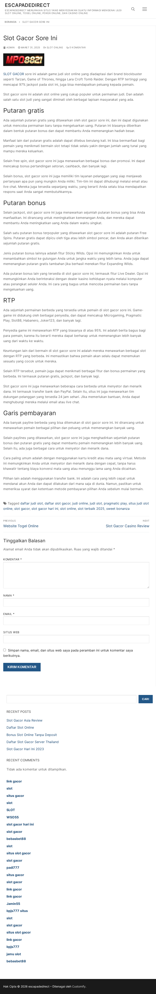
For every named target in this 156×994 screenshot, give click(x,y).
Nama (8, 595)
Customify (79, 986)
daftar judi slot (31, 503)
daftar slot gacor (57, 503)
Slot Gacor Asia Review (24, 720)
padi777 (12, 867)
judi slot (96, 503)
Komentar (12, 559)
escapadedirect (27, 5)
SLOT (10, 810)
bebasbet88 (16, 839)
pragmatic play (115, 503)
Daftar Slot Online (20, 727)
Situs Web (11, 632)
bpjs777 (12, 947)
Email (9, 614)
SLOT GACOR (13, 74)
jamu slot (13, 954)
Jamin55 (13, 904)
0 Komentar (77, 47)
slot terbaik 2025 (91, 509)
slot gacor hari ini (44, 509)
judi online (80, 503)
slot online (68, 509)
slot (9, 788)
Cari (145, 699)
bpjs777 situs (17, 911)
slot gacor (22, 509)
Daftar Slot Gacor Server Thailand (32, 742)
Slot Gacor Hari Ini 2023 (25, 749)
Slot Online (54, 47)
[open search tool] (133, 9)
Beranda (11, 22)
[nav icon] (144, 9)
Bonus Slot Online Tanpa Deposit (31, 735)
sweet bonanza (118, 509)
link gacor (14, 781)
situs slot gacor (18, 853)
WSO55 (12, 817)
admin (10, 47)
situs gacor (15, 796)
